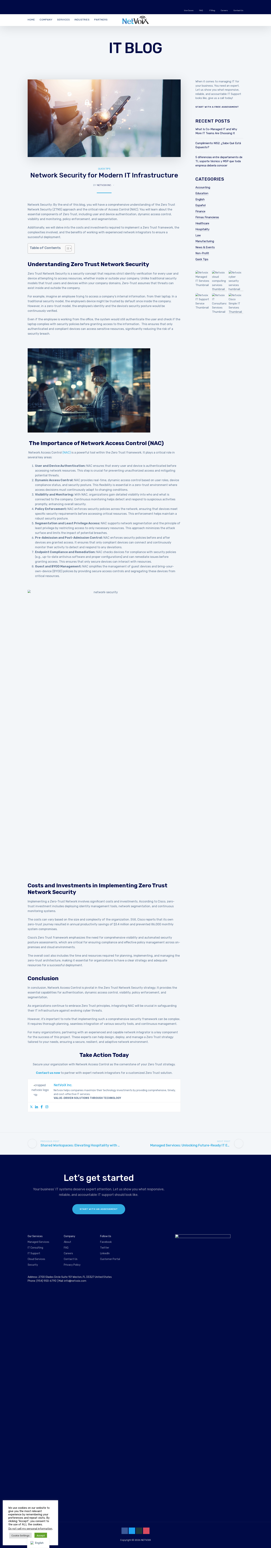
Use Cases (189, 10)
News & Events (205, 247)
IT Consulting (35, 1247)
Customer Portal (110, 1259)
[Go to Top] (263, 1539)
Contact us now (48, 1073)
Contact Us (238, 10)
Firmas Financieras (207, 217)
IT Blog (212, 10)
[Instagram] (46, 1107)
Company (46, 19)
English (200, 199)
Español (200, 205)
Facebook (106, 1242)
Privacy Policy (72, 1264)
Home (31, 19)
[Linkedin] (36, 1107)
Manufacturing (204, 241)
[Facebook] (41, 1107)
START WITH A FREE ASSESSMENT (217, 107)
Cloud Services (36, 1259)
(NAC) (66, 452)
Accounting (202, 187)
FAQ (201, 10)
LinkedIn (105, 1253)
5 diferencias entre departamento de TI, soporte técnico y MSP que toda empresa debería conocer (218, 161)
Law (198, 235)
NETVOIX (146, 1540)
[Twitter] (31, 1107)
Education (201, 193)
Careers (224, 10)
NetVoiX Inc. (104, 185)
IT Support (34, 1253)
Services (63, 19)
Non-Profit (202, 253)
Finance (200, 211)
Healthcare (202, 223)
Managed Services (38, 1242)
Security (33, 1264)
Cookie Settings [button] (20, 1535)
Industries (82, 19)
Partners (101, 19)
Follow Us (105, 1236)
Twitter (104, 1247)
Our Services (35, 1236)
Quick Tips (104, 168)
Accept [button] (41, 1535)
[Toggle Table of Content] (66, 248)
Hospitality (202, 229)
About (67, 1242)
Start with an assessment (99, 1209)
